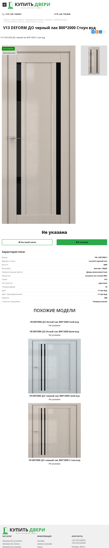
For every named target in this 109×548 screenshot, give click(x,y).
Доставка (40, 541)
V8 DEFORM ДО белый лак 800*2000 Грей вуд (54, 322)
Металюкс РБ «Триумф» (12, 547)
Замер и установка (44, 544)
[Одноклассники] (96, 31)
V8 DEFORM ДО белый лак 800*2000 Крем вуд (54, 331)
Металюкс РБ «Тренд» (11, 544)
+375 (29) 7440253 (13, 14)
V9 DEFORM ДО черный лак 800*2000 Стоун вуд (54, 460)
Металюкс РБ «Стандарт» (12, 541)
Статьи (40, 547)
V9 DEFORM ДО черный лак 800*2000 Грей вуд (54, 396)
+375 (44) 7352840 (62, 14)
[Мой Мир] (100, 31)
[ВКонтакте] (93, 31)
